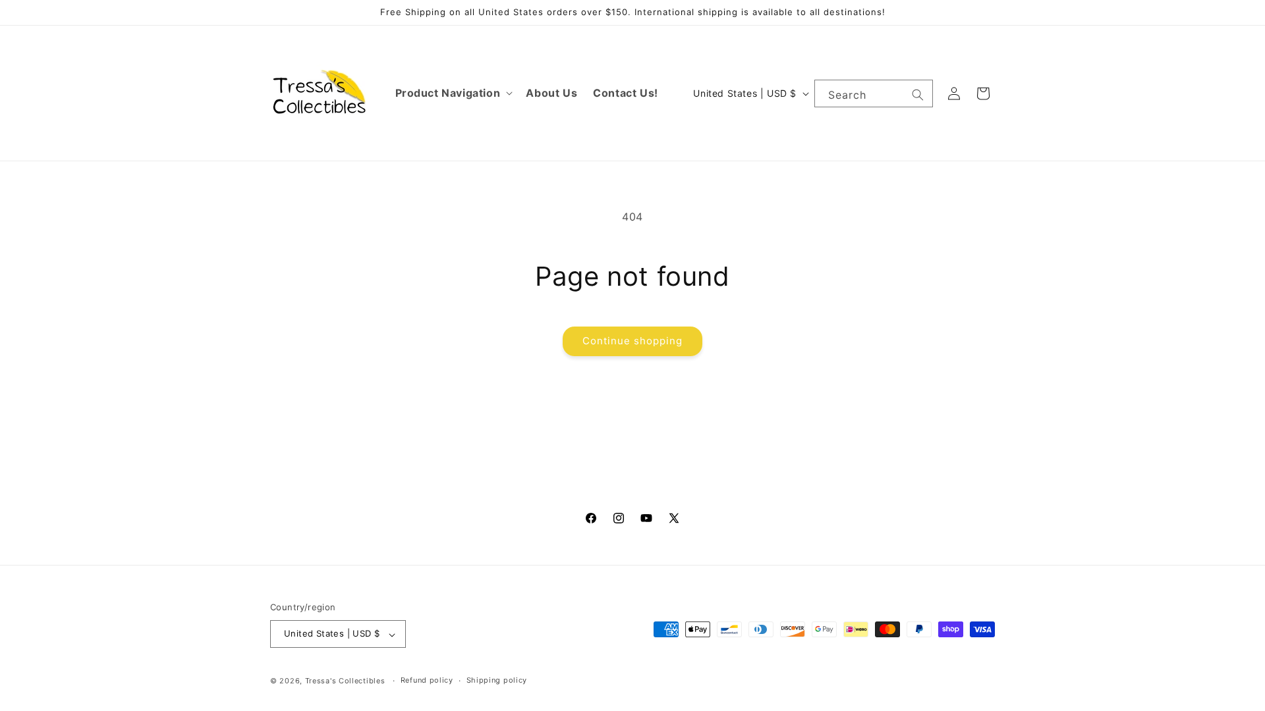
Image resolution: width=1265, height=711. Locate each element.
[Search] (917, 94)
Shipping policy (497, 680)
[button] (453, 93)
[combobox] (873, 93)
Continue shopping (632, 340)
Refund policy (427, 680)
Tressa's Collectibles (345, 680)
